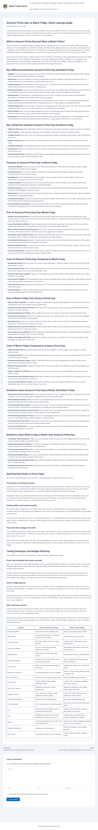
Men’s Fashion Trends (36, 9)
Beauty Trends (62, 3)
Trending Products (35, 3)
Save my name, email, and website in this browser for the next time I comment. (28, 794)
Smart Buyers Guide (50, 9)
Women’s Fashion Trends (76, 3)
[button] (57, 9)
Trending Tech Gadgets (49, 3)
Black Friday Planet (18, 6)
